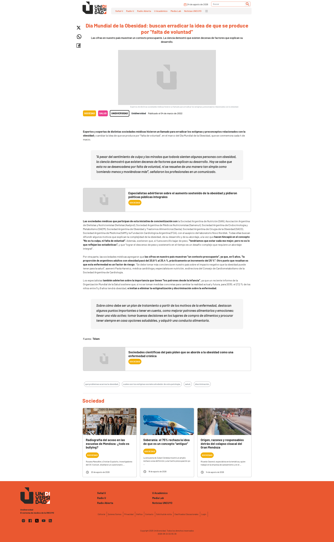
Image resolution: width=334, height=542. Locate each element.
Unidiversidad (119, 113)
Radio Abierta (144, 11)
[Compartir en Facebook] (79, 45)
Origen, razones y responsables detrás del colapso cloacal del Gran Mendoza (222, 443)
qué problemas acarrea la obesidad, (102, 384)
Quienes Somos (114, 514)
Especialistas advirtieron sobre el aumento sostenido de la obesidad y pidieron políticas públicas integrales (182, 195)
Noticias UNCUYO (192, 11)
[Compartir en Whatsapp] (79, 36)
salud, (188, 384)
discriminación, (202, 384)
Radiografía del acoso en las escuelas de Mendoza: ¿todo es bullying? (107, 443)
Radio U (130, 11)
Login (203, 514)
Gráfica (139, 514)
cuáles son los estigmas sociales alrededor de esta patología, (152, 384)
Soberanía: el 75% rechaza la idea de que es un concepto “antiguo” (166, 442)
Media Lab (176, 11)
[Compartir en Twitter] (79, 27)
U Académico (161, 11)
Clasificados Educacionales (186, 514)
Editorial (101, 514)
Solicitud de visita (164, 514)
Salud (103, 113)
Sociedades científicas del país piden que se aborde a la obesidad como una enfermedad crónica (180, 354)
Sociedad (89, 113)
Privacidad (128, 514)
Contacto (149, 514)
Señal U (119, 11)
